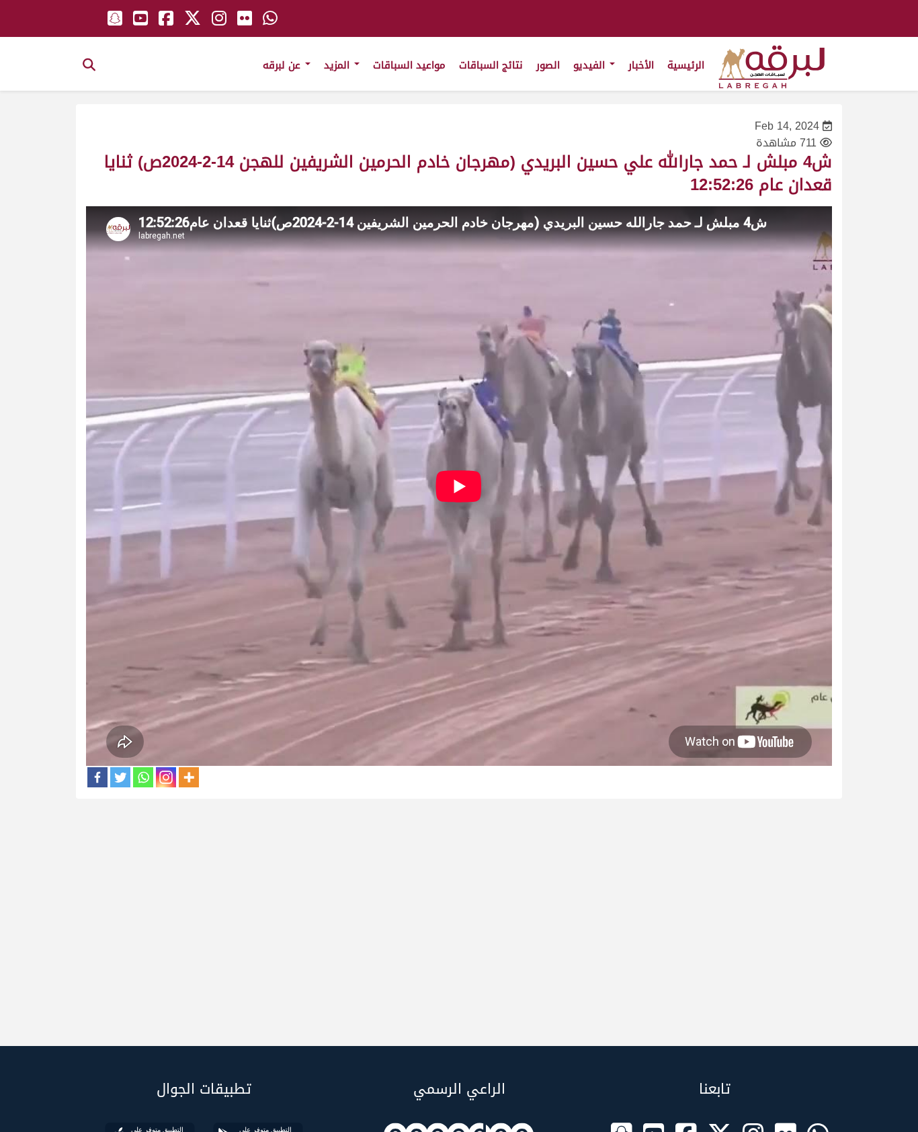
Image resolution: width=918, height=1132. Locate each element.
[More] (189, 777)
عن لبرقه (283, 65)
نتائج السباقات (491, 65)
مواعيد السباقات (409, 65)
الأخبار (641, 65)
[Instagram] (166, 777)
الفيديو (590, 65)
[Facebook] (97, 777)
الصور (548, 65)
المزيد (338, 65)
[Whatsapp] (143, 777)
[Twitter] (120, 777)
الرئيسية (685, 65)
